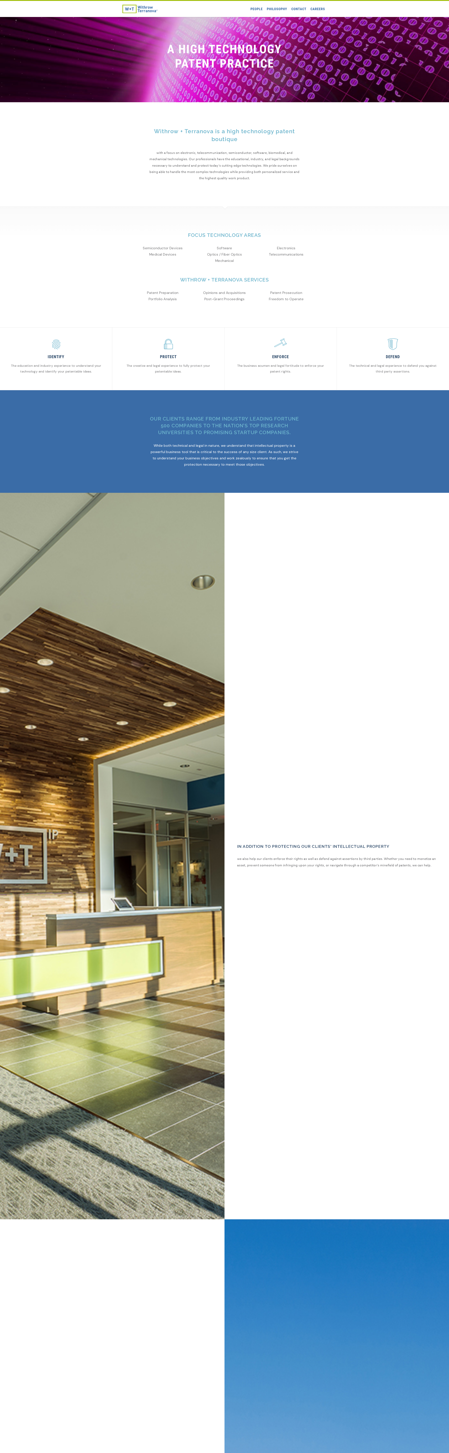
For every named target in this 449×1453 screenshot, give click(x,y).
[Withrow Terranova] (140, 9)
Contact (298, 9)
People (256, 9)
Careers (317, 9)
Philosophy (277, 9)
